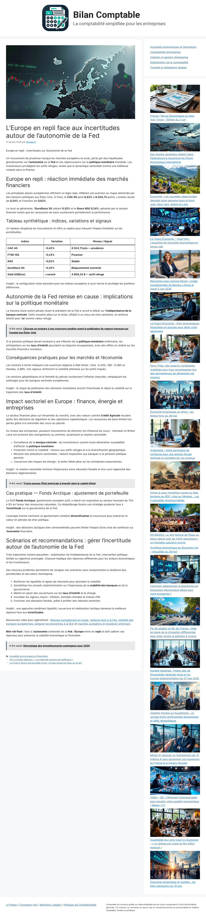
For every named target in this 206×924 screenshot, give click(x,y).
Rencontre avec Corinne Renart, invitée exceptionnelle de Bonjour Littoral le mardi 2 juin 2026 (174, 285)
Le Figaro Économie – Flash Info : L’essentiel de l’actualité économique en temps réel (174, 242)
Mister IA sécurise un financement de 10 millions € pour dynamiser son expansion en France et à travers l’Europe (175, 759)
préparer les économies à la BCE (54, 623)
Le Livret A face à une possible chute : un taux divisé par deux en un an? (46, 663)
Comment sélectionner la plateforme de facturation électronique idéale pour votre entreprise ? (174, 590)
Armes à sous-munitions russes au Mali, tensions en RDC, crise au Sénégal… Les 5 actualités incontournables (174, 496)
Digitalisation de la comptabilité (169, 62)
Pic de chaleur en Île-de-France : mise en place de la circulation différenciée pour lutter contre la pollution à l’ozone (173, 632)
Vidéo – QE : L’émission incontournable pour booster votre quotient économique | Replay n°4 (174, 801)
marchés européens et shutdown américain (104, 623)
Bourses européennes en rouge (69, 620)
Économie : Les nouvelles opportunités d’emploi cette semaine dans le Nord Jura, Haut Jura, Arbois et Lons (173, 200)
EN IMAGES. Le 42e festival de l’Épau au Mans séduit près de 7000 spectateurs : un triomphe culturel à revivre (174, 538)
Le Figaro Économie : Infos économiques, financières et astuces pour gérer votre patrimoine (175, 327)
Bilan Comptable (106, 14)
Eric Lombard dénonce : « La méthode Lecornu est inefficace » (41, 659)
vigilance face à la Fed (103, 620)
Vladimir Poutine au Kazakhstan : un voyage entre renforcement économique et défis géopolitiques (174, 717)
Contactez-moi (28, 904)
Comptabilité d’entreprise (165, 52)
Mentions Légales (50, 904)
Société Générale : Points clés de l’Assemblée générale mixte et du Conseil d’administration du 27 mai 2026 (174, 674)
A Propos (11, 904)
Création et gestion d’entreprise (169, 57)
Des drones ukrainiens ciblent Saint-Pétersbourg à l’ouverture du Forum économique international (172, 158)
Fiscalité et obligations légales (168, 67)
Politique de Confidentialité (80, 904)
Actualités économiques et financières (29, 656)
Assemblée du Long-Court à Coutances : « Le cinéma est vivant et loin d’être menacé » (174, 843)
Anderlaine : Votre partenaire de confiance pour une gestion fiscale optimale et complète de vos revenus (172, 454)
